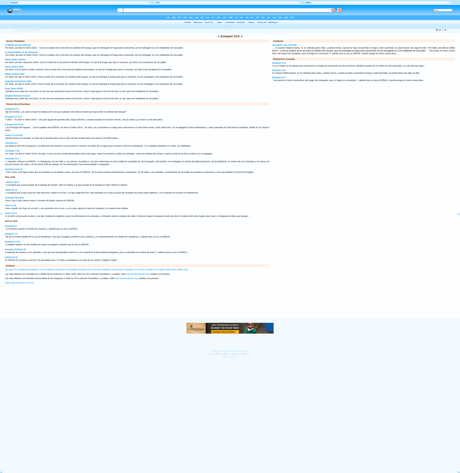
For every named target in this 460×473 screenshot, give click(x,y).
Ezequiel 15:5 (279, 70)
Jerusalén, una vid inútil (284, 45)
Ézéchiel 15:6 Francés (89, 269)
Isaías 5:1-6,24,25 (14, 135)
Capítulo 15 (30, 30)
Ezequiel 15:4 (279, 63)
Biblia (15, 30)
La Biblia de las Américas (18, 45)
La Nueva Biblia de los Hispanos (21, 52)
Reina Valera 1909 (14, 67)
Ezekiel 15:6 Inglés (155, 269)
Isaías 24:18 (11, 190)
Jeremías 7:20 (12, 151)
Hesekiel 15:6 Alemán (112, 269)
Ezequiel (22, 30)
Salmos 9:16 (11, 257)
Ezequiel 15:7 (279, 77)
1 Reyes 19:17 (12, 182)
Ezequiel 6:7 (11, 226)
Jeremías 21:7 (12, 158)
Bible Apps (171, 269)
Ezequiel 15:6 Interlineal (16, 269)
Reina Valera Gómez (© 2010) (19, 283)
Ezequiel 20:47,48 (14, 124)
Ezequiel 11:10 (12, 241)
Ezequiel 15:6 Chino (134, 269)
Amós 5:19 (10, 205)
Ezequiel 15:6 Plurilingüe (42, 269)
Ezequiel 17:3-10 (13, 117)
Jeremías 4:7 (11, 143)
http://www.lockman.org (137, 274)
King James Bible (14, 88)
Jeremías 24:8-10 (13, 169)
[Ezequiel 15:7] (457, 219)
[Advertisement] (230, 304)
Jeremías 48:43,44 (14, 197)
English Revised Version (17, 96)
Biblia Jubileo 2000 (14, 74)
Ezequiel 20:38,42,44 (15, 249)
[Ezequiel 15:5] (3, 219)
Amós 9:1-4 (11, 213)
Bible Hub (183, 269)
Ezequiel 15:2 (12, 109)
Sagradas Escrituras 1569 (18, 81)
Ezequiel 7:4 (11, 234)
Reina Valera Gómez (15, 59)
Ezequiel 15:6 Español (66, 269)
